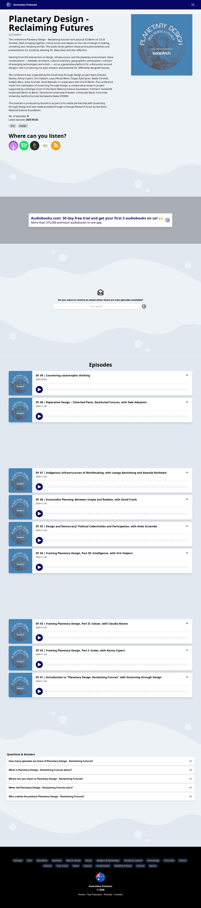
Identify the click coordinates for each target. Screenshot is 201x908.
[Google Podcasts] (45, 145)
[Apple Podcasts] (13, 145)
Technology (153, 860)
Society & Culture (133, 860)
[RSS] (55, 145)
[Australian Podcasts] (100, 877)
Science (140, 865)
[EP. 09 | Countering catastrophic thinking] (20, 383)
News (76, 865)
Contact (118, 894)
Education (42, 860)
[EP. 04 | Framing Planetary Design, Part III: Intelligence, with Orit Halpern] (20, 561)
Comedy (18, 860)
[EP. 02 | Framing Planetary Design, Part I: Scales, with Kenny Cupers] (20, 658)
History (47, 865)
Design (22, 125)
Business (56, 860)
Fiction (182, 860)
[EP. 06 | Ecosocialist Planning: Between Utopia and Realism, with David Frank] (20, 507)
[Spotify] (24, 145)
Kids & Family (73, 860)
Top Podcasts (94, 894)
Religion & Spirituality (108, 860)
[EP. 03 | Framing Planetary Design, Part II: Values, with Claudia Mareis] (20, 631)
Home (81, 894)
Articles (108, 894)
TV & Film (169, 860)
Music (89, 860)
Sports (152, 865)
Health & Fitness (123, 865)
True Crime (62, 865)
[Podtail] (34, 145)
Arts (12, 125)
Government (103, 865)
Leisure (87, 865)
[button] (193, 4)
